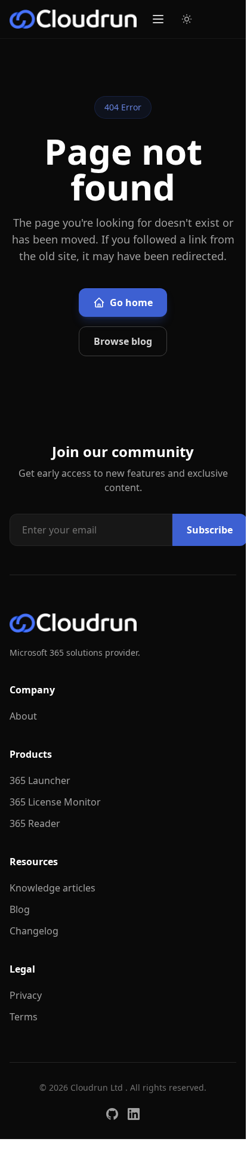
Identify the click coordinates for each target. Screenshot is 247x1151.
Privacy (26, 995)
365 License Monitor (55, 802)
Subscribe (210, 529)
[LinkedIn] (134, 1114)
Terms (24, 1016)
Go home (131, 302)
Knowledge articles (52, 887)
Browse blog (123, 341)
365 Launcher (40, 780)
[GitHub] (112, 1114)
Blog (20, 909)
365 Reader (35, 823)
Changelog (34, 930)
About (23, 716)
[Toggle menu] (158, 19)
